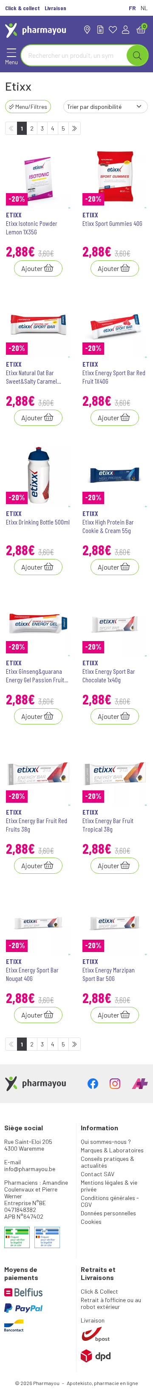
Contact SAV (97, 1173)
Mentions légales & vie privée (109, 1186)
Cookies (91, 1221)
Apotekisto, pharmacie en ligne (102, 1383)
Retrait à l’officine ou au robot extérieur (111, 1303)
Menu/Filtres (30, 106)
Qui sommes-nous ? (106, 1141)
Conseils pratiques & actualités (107, 1162)
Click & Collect (99, 1291)
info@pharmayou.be (29, 1168)
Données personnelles (108, 1213)
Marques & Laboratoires (112, 1150)
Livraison (93, 1320)
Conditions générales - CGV (110, 1201)
